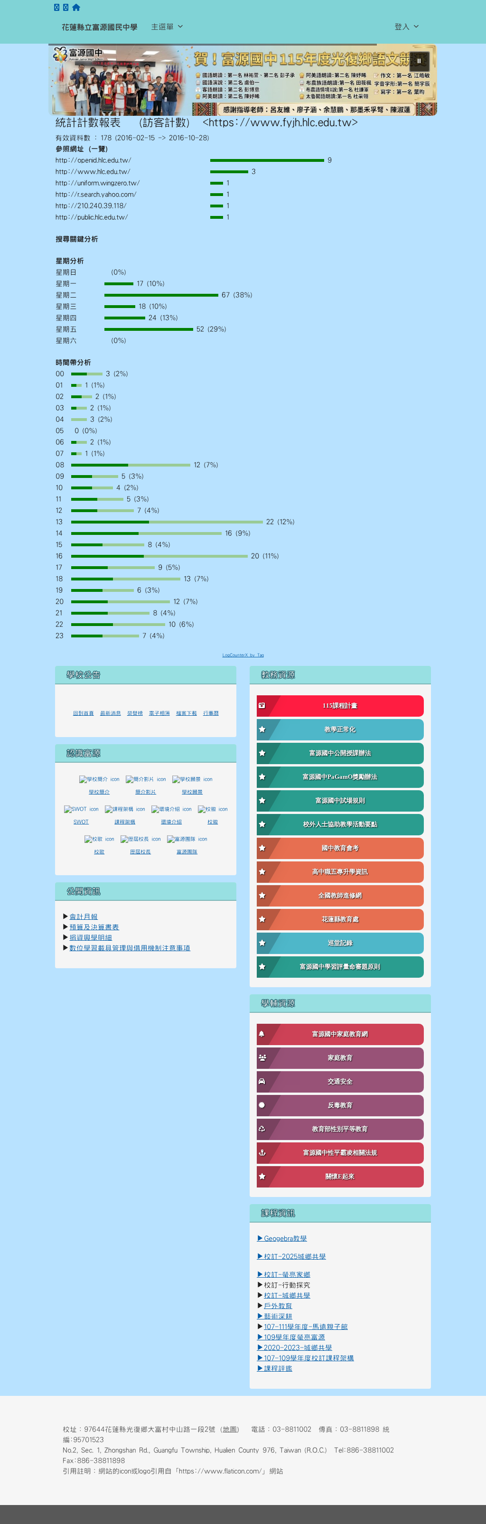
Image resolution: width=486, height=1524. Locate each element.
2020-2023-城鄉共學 (298, 1348)
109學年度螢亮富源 (291, 1337)
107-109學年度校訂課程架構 (305, 1358)
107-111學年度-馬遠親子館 (306, 1327)
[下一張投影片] (415, 82)
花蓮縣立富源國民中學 (100, 27)
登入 (402, 26)
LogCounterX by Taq (243, 656)
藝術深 (274, 1316)
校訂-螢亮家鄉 (283, 1275)
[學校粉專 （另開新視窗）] (56, 7)
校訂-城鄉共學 (287, 1296)
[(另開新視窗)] (242, 80)
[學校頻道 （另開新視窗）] (65, 7)
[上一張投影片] (71, 82)
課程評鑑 (278, 1369)
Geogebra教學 (285, 1239)
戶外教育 (278, 1306)
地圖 (230, 1429)
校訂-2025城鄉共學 (295, 1257)
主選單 (162, 26)
